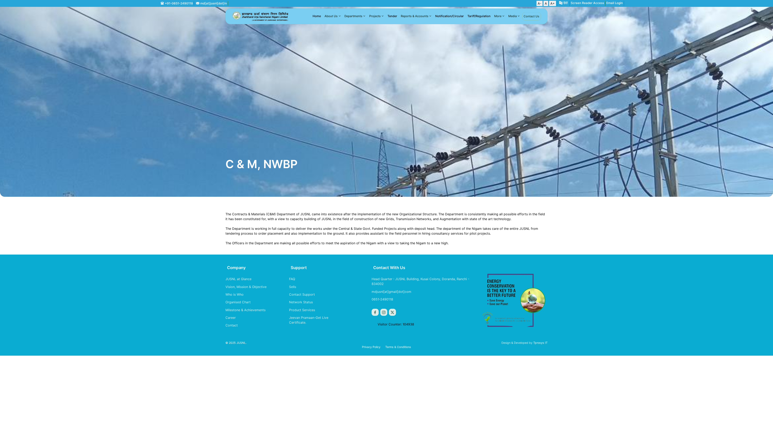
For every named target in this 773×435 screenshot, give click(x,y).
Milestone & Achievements (245, 310)
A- (539, 3)
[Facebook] (375, 312)
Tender (392, 16)
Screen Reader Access (587, 3)
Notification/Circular (449, 16)
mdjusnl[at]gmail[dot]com (391, 292)
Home (317, 16)
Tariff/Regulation (479, 16)
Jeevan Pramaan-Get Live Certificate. (308, 320)
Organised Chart (238, 302)
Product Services (302, 310)
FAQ (292, 279)
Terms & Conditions (398, 347)
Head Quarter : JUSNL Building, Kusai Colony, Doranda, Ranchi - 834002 (420, 281)
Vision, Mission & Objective (246, 287)
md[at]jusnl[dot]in (213, 3)
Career (230, 318)
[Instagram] (383, 312)
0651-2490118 (382, 299)
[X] (392, 312)
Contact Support (302, 294)
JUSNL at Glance (238, 279)
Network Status (301, 302)
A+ (552, 3)
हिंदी (565, 3)
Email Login (614, 3)
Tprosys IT (540, 342)
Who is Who (234, 294)
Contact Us (531, 16)
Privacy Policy (371, 347)
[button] (332, 16)
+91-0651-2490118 (179, 3)
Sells (292, 287)
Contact (231, 325)
